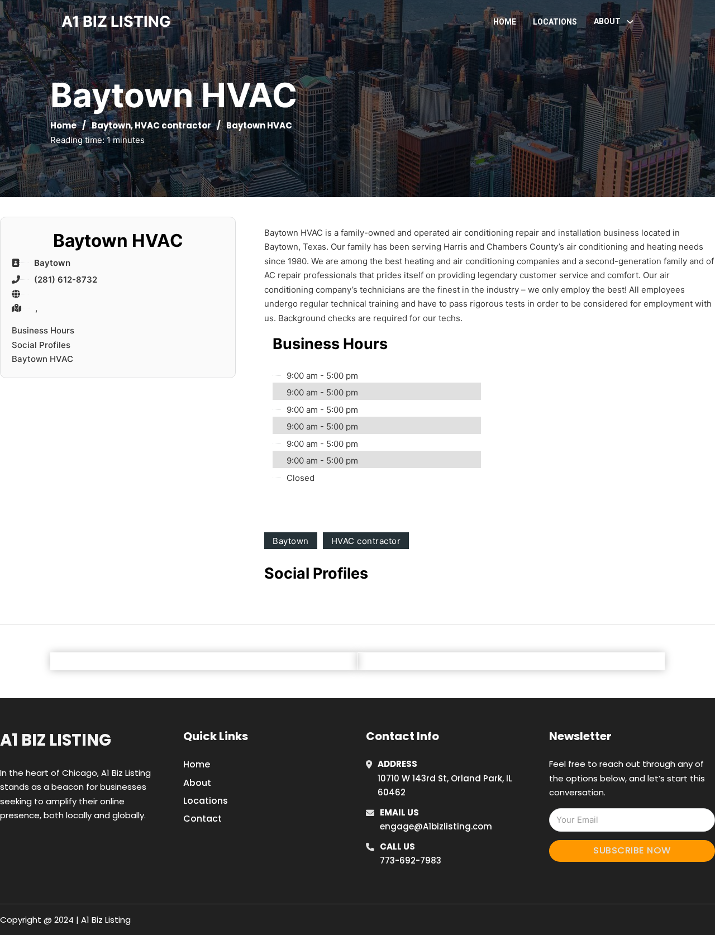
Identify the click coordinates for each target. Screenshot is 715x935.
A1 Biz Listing (55, 740)
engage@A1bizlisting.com (436, 826)
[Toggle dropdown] (630, 22)
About (197, 782)
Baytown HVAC (42, 359)
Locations (555, 21)
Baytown (111, 125)
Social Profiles (41, 345)
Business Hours (43, 330)
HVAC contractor (173, 125)
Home (504, 21)
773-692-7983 (410, 860)
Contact (202, 818)
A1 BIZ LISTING (116, 21)
